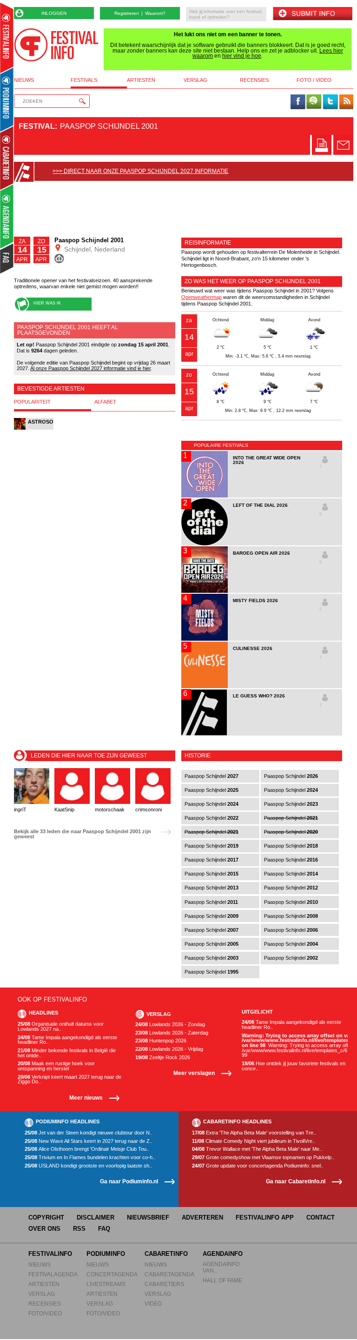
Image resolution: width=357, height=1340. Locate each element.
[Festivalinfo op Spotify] (314, 102)
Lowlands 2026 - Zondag (170, 1024)
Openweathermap (201, 297)
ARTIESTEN (44, 1284)
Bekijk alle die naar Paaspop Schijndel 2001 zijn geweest (82, 834)
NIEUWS (39, 1264)
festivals (84, 80)
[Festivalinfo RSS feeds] (346, 102)
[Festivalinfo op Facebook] (298, 102)
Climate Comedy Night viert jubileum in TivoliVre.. (253, 1141)
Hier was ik (47, 303)
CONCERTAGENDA (112, 1274)
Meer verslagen (194, 1073)
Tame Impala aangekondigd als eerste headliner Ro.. (67, 1040)
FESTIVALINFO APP (265, 1217)
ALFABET (105, 402)
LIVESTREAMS (106, 1284)
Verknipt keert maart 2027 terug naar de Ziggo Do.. (69, 1079)
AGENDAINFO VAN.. (221, 1267)
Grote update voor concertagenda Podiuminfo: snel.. (258, 1165)
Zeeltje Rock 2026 (162, 1057)
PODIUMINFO (105, 1253)
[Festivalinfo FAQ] (7, 258)
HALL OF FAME (222, 1280)
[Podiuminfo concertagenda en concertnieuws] (7, 99)
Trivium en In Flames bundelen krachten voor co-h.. (90, 1157)
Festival (37, 126)
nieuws (24, 80)
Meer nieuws (86, 1098)
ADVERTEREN (202, 1217)
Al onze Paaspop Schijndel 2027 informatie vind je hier (90, 368)
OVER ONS (44, 1228)
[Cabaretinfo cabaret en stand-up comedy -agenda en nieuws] (6, 157)
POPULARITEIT (32, 402)
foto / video (314, 80)
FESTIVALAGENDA (53, 1274)
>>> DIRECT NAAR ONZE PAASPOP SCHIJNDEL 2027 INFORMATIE (140, 171)
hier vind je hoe (241, 56)
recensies (254, 80)
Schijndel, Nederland (93, 249)
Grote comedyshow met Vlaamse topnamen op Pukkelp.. (263, 1157)
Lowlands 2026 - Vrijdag (169, 1049)
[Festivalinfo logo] (56, 44)
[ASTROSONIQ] (33, 428)
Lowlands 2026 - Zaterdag (171, 1032)
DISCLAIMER (95, 1217)
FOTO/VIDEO (45, 1313)
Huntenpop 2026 (160, 1040)
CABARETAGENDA (169, 1274)
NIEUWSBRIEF (148, 1217)
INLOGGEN (53, 13)
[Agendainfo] (7, 216)
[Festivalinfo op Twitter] (330, 102)
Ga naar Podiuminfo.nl (129, 1181)
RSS (79, 1228)
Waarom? (155, 13)
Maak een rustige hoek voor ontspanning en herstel (56, 1066)
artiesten (141, 80)
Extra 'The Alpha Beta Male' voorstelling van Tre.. (254, 1132)
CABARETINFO (166, 1253)
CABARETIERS (164, 1284)
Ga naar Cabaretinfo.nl (295, 1181)
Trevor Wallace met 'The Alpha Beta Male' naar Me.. (257, 1149)
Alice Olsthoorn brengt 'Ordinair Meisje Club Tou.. (87, 1149)
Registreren (126, 13)
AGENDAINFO (223, 1253)
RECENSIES (44, 1303)
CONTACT (320, 1217)
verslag (195, 80)
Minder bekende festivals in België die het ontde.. (67, 1053)
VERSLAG (41, 1294)
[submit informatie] (312, 14)
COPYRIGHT (46, 1217)
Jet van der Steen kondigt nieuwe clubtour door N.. (88, 1132)
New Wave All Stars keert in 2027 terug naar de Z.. (88, 1141)
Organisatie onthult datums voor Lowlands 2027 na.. (61, 1026)
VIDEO (153, 1303)
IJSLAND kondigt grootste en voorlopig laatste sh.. (88, 1165)
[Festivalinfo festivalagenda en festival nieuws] (6, 37)
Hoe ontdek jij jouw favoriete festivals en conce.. (293, 1066)
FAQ (104, 1228)
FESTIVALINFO (50, 1253)
